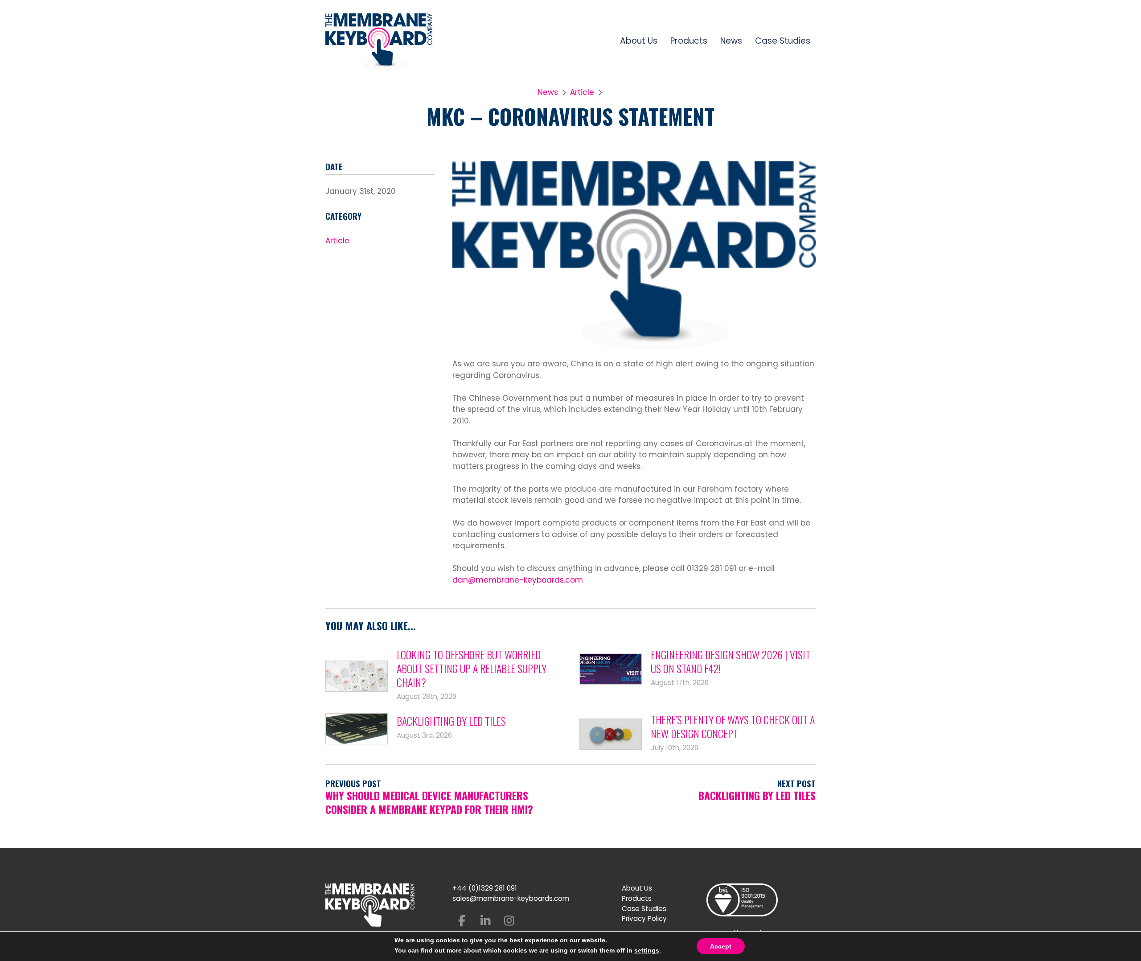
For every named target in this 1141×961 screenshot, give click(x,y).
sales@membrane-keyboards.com (510, 898)
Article (582, 92)
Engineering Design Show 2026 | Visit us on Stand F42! (730, 661)
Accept (720, 946)
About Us (638, 41)
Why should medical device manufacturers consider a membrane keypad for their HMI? (429, 802)
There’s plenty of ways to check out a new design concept (733, 726)
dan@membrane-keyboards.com (517, 580)
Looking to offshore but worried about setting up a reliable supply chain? (471, 668)
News (731, 41)
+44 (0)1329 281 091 (484, 888)
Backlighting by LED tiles (451, 721)
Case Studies (782, 41)
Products (688, 41)
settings (646, 950)
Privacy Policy (644, 918)
